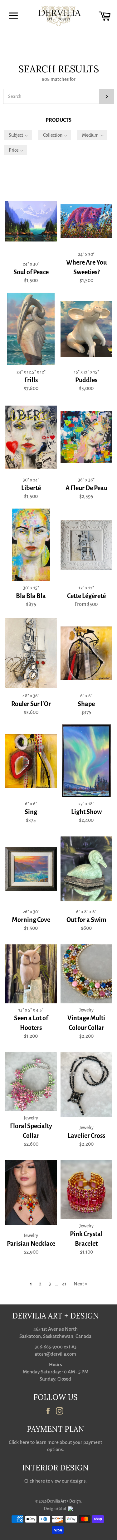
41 (64, 1283)
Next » (80, 1283)
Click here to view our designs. (55, 1481)
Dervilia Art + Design (64, 1501)
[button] (18, 135)
